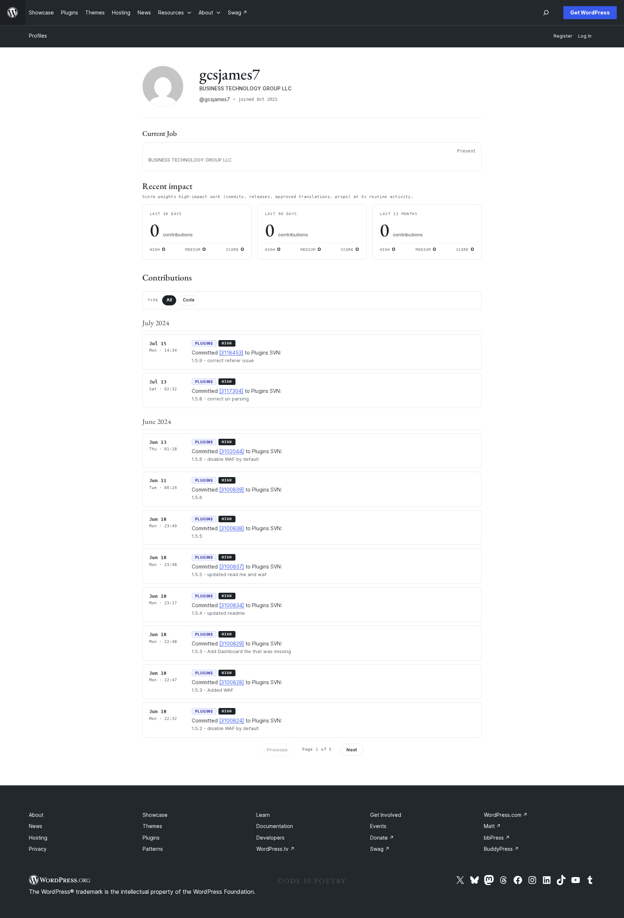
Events (378, 826)
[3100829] (231, 643)
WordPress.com (506, 815)
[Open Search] (546, 12)
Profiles (38, 36)
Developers (270, 838)
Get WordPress (590, 12)
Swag (380, 849)
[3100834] (231, 605)
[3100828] (231, 682)
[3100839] (231, 489)
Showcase (155, 815)
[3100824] (231, 720)
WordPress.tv (275, 849)
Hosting (38, 838)
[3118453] (231, 352)
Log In (585, 36)
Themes (152, 826)
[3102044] (231, 451)
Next (351, 749)
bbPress (497, 838)
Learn (263, 815)
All (169, 300)
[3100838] (231, 528)
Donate (382, 838)
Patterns (153, 849)
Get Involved (385, 815)
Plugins (151, 838)
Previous (277, 749)
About (36, 815)
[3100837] (231, 566)
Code (189, 300)
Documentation (274, 826)
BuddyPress (501, 849)
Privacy (38, 849)
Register (563, 36)
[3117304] (231, 391)
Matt (492, 826)
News (35, 826)
